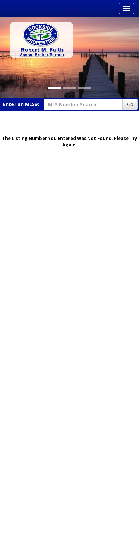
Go (130, 104)
